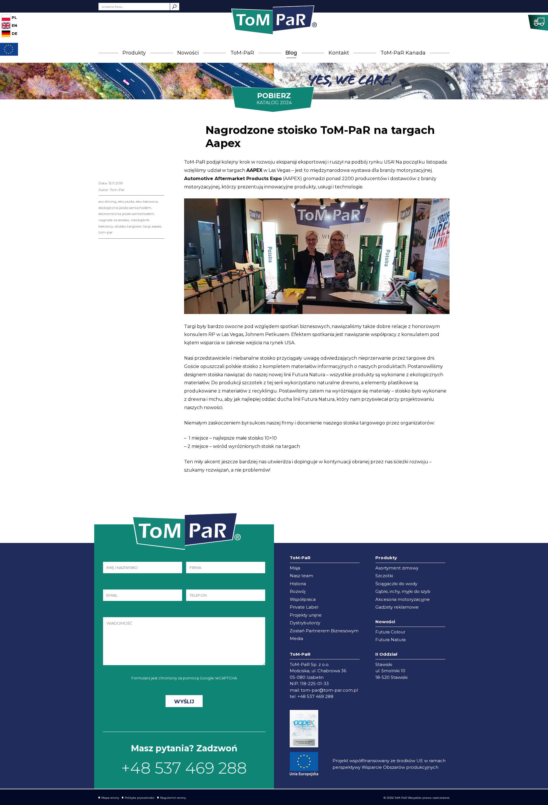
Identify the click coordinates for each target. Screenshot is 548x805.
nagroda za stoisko (113, 220)
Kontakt (339, 53)
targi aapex (152, 226)
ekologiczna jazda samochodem (124, 208)
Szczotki (384, 575)
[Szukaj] (174, 6)
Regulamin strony (173, 798)
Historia (298, 583)
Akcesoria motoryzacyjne (402, 599)
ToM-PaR (242, 53)
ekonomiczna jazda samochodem (126, 214)
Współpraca (303, 599)
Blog (291, 53)
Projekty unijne (306, 615)
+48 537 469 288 (184, 768)
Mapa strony (110, 798)
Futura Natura (390, 639)
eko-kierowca (147, 201)
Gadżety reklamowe (397, 607)
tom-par (105, 232)
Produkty (134, 53)
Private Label (304, 607)
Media (296, 638)
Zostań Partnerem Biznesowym (324, 630)
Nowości (188, 53)
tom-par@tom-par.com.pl (329, 690)
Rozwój (297, 591)
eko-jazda (126, 201)
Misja (295, 568)
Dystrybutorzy (305, 622)
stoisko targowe (128, 226)
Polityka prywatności (139, 798)
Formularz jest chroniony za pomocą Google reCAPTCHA (184, 678)
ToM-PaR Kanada (403, 53)
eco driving (107, 201)
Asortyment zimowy (396, 568)
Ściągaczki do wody (396, 583)
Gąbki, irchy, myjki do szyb (402, 591)
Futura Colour (390, 632)
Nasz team (301, 575)
